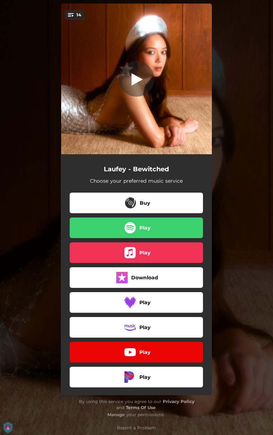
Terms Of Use (141, 407)
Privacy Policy (178, 401)
